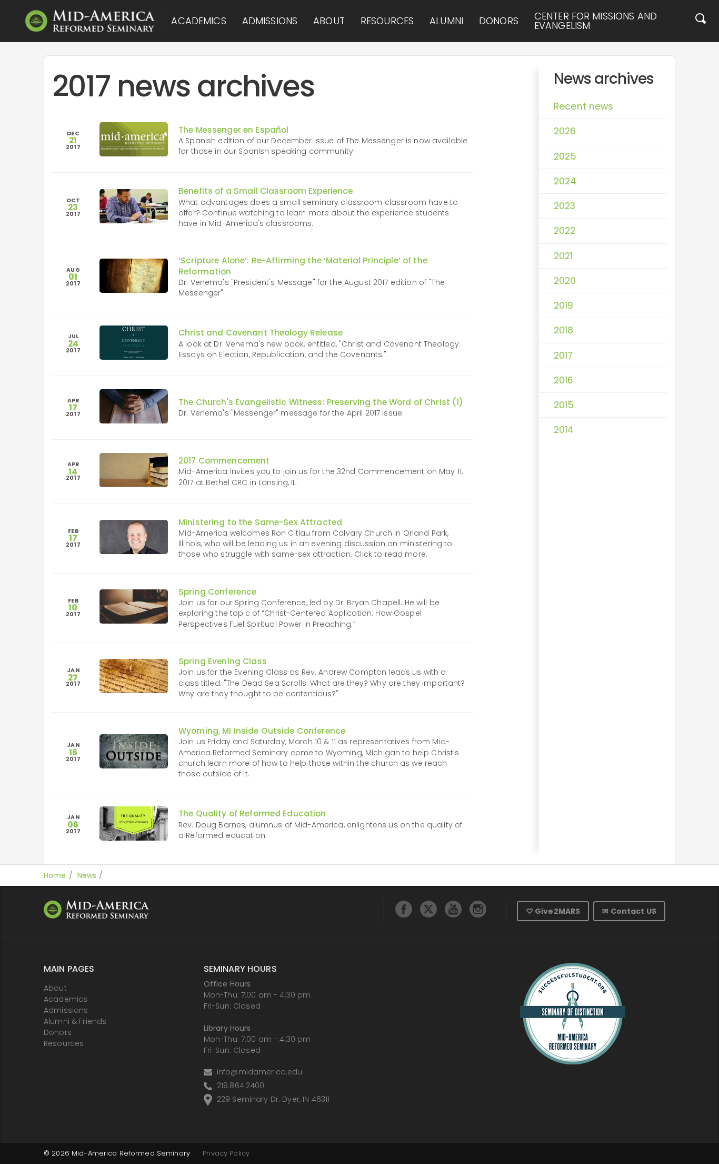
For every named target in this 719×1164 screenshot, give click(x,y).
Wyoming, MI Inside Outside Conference (261, 730)
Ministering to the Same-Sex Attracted (260, 522)
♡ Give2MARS (553, 911)
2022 (565, 230)
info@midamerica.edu (260, 1072)
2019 (564, 305)
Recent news (584, 106)
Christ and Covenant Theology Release (260, 332)
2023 (565, 206)
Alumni (446, 21)
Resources (387, 21)
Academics (198, 21)
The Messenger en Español (233, 129)
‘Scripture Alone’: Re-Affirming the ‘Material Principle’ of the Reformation (302, 266)
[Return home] (90, 21)
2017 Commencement (223, 460)
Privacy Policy (226, 1153)
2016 (564, 380)
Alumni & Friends (75, 1021)
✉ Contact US (629, 911)
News (87, 875)
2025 (565, 156)
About (329, 21)
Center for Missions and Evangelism (595, 21)
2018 (564, 330)
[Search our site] (700, 21)
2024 (565, 181)
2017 (563, 355)
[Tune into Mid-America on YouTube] (453, 909)
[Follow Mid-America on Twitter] (428, 909)
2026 (565, 131)
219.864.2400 (241, 1085)
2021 (563, 256)
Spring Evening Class (222, 661)
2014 (564, 429)
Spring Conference (217, 591)
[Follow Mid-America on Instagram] (478, 909)
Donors (498, 21)
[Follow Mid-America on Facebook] (403, 909)
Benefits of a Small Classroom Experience (265, 190)
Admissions (269, 21)
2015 (564, 405)
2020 (565, 280)
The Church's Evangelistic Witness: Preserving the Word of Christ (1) (321, 402)
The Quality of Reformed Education (252, 813)
